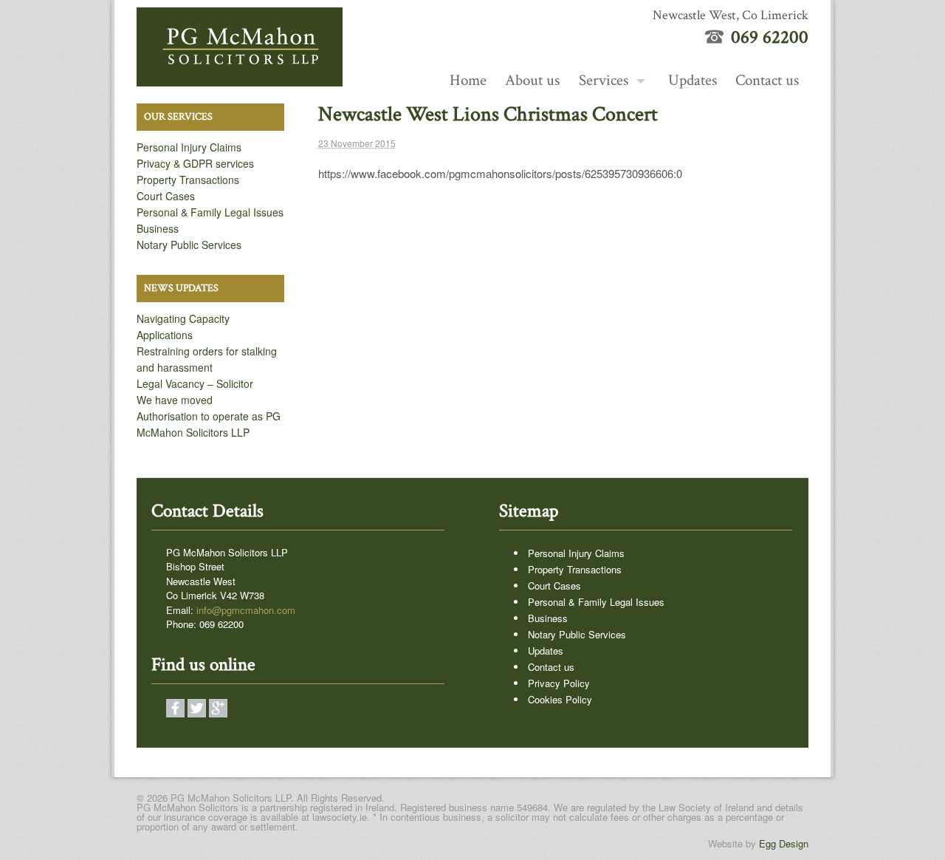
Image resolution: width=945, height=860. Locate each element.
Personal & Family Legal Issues (210, 212)
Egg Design (783, 843)
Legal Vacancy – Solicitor (195, 383)
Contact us (767, 80)
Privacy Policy (559, 683)
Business (158, 228)
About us (532, 80)
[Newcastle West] (240, 78)
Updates (692, 80)
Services (603, 80)
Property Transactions (188, 179)
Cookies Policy (560, 699)
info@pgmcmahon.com (245, 610)
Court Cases (166, 195)
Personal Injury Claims (189, 147)
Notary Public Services (189, 244)
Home (468, 80)
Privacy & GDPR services (195, 163)
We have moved (175, 399)
